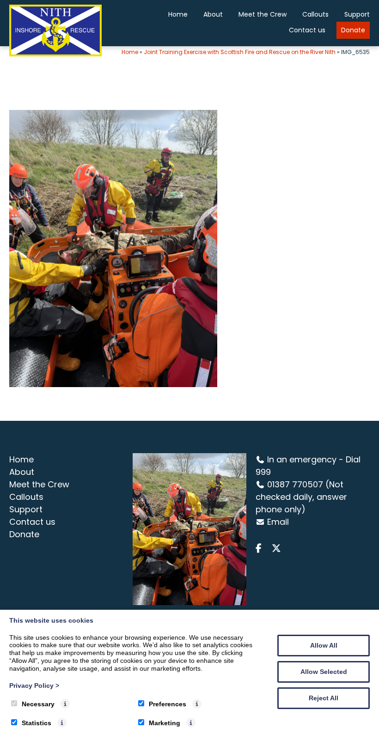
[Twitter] (278, 548)
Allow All (323, 645)
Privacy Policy (34, 685)
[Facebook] (262, 548)
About (213, 14)
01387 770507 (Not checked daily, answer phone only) (301, 497)
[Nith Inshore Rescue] (55, 54)
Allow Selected (323, 671)
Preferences (167, 704)
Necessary (38, 704)
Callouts (315, 14)
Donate (353, 30)
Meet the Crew (262, 14)
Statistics (36, 723)
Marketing (164, 723)
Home (178, 14)
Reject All (323, 698)
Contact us (307, 30)
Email (278, 522)
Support (357, 14)
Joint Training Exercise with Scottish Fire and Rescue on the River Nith (240, 52)
